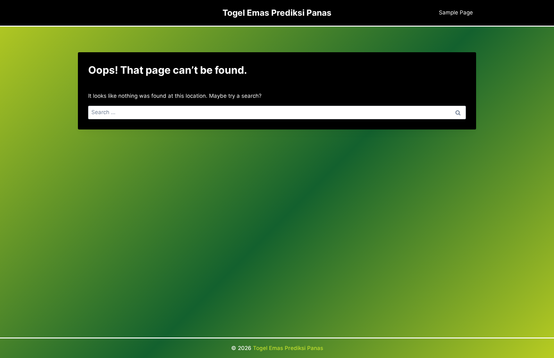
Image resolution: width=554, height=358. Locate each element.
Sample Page (456, 12)
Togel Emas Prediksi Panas (288, 348)
